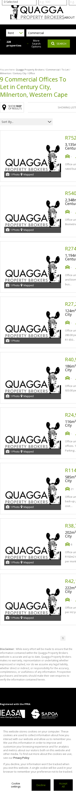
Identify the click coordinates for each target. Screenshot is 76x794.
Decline (41, 785)
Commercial (53, 69)
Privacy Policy (21, 758)
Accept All (63, 785)
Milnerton (5, 73)
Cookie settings (16, 785)
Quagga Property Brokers (30, 69)
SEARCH (61, 43)
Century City (19, 73)
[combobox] (23, 122)
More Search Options (36, 44)
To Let (65, 69)
